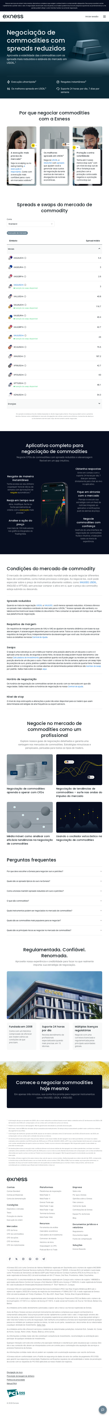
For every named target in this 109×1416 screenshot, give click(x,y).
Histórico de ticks (47, 1242)
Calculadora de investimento (26, 657)
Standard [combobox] (13, 224)
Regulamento (78, 1231)
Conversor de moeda (48, 1238)
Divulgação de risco (15, 1372)
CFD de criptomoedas (15, 1245)
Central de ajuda (75, 686)
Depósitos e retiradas (15, 1209)
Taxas (9, 1212)
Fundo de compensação (82, 1239)
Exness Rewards (79, 1249)
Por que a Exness (79, 1195)
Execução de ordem (15, 1220)
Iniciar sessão (91, 16)
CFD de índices (13, 1241)
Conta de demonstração (16, 1199)
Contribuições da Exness (82, 1210)
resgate (13, 492)
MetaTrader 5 (45, 1195)
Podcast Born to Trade (48, 1250)
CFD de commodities (15, 1234)
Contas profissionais (15, 1195)
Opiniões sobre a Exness (82, 1199)
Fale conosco (78, 1202)
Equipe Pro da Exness (81, 1214)
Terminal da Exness (47, 1213)
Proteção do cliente (15, 1216)
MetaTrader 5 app (46, 1206)
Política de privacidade (16, 1380)
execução (24, 510)
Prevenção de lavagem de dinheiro (20, 1376)
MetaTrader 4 (45, 1199)
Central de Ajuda (39, 637)
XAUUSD (48, 163)
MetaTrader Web (46, 1217)
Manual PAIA (12, 1383)
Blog (74, 1218)
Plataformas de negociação (50, 1191)
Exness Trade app (47, 1202)
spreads (60, 163)
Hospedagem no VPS (48, 1246)
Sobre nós (77, 1191)
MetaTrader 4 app (46, 1210)
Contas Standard (13, 1191)
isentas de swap (93, 666)
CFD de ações (12, 1238)
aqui (45, 669)
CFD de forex (12, 1230)
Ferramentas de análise (49, 1227)
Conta (9, 219)
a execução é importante (18, 169)
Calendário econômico (49, 1231)
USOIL (55, 160)
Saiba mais (41, 1325)
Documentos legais (80, 1235)
